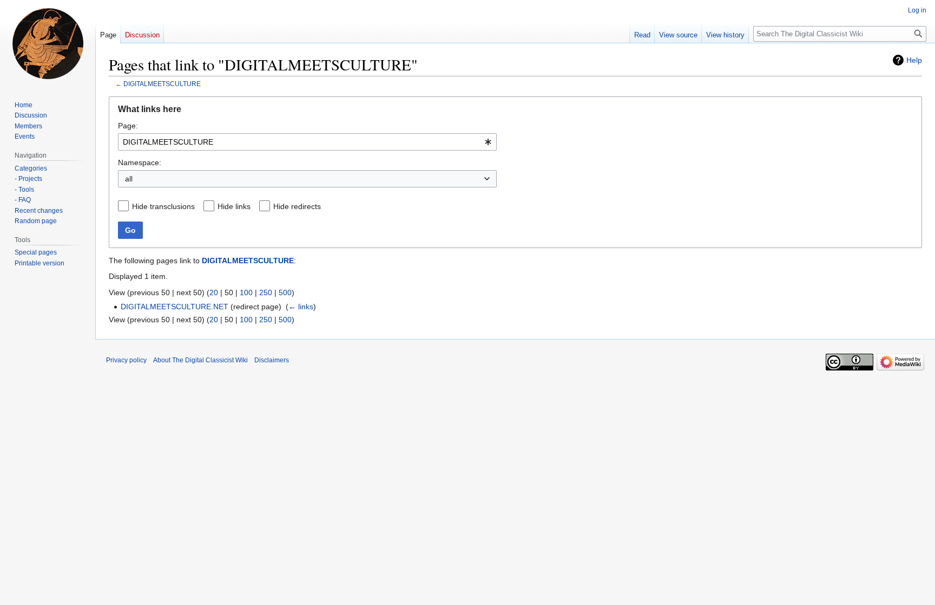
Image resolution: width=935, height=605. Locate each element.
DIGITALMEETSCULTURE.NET (174, 306)
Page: (128, 125)
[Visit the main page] (47, 43)
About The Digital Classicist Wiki (200, 360)
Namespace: (139, 162)
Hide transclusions (163, 206)
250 (265, 292)
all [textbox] (129, 178)
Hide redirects (297, 206)
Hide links (234, 206)
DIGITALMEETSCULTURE (162, 83)
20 (213, 292)
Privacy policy (126, 360)
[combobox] (307, 142)
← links (300, 306)
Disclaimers (271, 360)
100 (246, 292)
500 (285, 292)
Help (914, 60)
